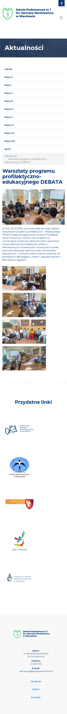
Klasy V (9, 117)
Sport (8, 149)
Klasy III (9, 101)
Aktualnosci (11, 156)
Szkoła (8, 69)
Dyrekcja (36, 681)
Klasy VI (9, 125)
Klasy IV (9, 109)
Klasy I (8, 85)
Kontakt (36, 697)
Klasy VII (9, 133)
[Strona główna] (28, 11)
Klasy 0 (9, 77)
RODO (35, 689)
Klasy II (8, 93)
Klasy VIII (10, 141)
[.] (24, 278)
